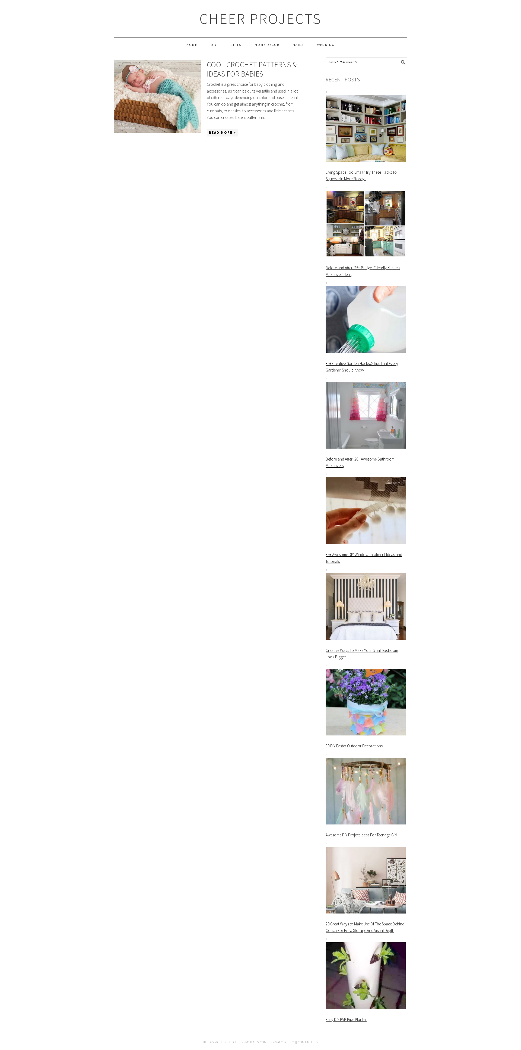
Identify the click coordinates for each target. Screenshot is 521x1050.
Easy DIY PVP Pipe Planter (346, 1019)
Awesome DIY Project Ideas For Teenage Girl (361, 835)
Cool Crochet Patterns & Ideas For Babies (252, 69)
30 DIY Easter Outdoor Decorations (354, 745)
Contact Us (308, 1042)
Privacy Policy (282, 1042)
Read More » (222, 132)
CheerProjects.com (250, 1042)
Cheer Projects (260, 18)
